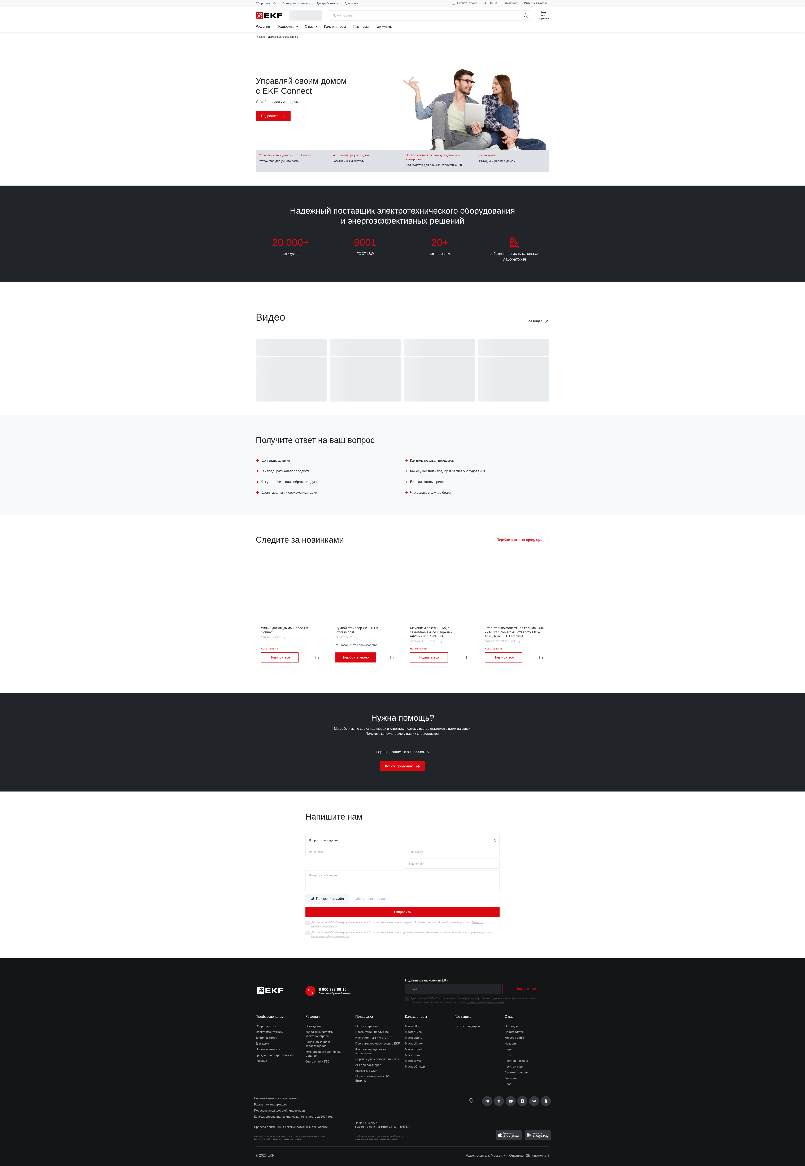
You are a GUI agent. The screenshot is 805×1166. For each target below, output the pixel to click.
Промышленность (268, 1049)
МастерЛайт (413, 1055)
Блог (508, 1084)
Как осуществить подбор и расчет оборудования (447, 471)
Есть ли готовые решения (430, 482)
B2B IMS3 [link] (490, 3)
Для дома (351, 3)
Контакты (511, 1078)
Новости (510, 1043)
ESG (508, 1055)
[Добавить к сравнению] (317, 657)
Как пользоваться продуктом (432, 460)
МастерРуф (413, 1060)
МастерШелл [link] (414, 1037)
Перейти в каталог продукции (520, 540)
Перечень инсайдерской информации (280, 1110)
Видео (509, 1049)
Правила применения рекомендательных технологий (291, 1127)
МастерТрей (413, 1049)
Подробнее (270, 116)
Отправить (402, 912)
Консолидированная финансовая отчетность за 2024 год (293, 1116)
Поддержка (286, 26)
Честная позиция (516, 1060)
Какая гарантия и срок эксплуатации (289, 492)
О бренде (511, 1026)
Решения (263, 26)
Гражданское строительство (275, 1055)
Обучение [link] (510, 3)
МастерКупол (414, 1043)
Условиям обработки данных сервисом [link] (273, 1139)
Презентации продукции (372, 1031)
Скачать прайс (466, 3)
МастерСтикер (415, 1066)
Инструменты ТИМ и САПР (373, 1037)
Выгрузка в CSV (366, 1070)
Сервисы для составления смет (377, 1059)
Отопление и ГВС (317, 1061)
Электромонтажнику (296, 3)
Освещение (313, 1026)
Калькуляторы (335, 26)
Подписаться (280, 657)
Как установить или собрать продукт (289, 482)
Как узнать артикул (275, 460)
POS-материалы (366, 1026)
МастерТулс (413, 1031)
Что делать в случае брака (430, 492)
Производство (514, 1031)
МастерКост (413, 1026)
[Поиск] (526, 15)
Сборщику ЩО (266, 3)
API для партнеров (368, 1065)
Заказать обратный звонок (335, 993)
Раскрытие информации (271, 1104)
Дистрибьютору (327, 3)
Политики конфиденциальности (330, 936)
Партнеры (361, 26)
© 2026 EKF (265, 1155)
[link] (487, 1101)
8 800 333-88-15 (416, 752)
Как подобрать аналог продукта (285, 471)
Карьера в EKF (515, 1037)
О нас (309, 26)
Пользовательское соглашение (275, 1098)
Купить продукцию (467, 1026)
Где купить (383, 26)
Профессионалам (270, 1016)
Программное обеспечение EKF (377, 1043)
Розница (261, 1060)
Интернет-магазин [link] (536, 3)
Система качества (517, 1072)
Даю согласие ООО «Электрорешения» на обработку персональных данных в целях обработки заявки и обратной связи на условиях (397, 924)
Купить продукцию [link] (399, 766)
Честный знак (514, 1066)
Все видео (534, 321)
